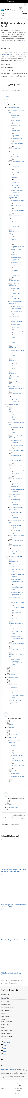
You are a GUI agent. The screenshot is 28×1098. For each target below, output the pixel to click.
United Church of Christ (17, 512)
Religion (3, 1013)
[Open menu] (25, 4)
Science (3, 1027)
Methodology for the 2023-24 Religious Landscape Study (13, 906)
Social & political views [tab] (6, 829)
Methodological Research (7, 1036)
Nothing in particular (14, 807)
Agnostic (11, 804)
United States (8, 56)
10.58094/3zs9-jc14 (12, 983)
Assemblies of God (16, 234)
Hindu (11, 731)
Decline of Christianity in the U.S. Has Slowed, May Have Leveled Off (13, 871)
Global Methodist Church (17, 153)
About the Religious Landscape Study (13, 940)
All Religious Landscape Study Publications (11, 974)
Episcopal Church (16, 483)
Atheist (11, 801)
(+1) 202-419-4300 (5, 997)
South (14, 54)
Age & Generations (5, 1016)
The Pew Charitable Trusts (11, 1077)
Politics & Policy (5, 1001)
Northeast (9, 54)
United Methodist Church (17, 427)
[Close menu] (20, 8)
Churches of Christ (16, 288)
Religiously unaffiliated (10, 790)
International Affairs (6, 1004)
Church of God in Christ (17, 626)
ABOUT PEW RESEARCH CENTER (7, 1069)
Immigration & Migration (7, 1007)
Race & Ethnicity (5, 1010)
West (18, 54)
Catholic (11, 667)
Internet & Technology (6, 1030)
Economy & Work (5, 1024)
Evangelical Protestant (14, 107)
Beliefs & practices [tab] (15, 824)
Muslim (11, 724)
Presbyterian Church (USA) (18, 470)
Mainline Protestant (14, 404)
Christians (6, 96)
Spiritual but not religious (17, 755)
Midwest (4, 54)
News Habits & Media (6, 1033)
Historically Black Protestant (16, 556)
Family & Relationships (6, 1021)
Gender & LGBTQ (5, 1019)
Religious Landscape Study (10, 10)
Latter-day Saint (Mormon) (15, 671)
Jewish (11, 721)
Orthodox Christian (14, 674)
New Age (14, 770)
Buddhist (12, 727)
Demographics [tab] (5, 824)
